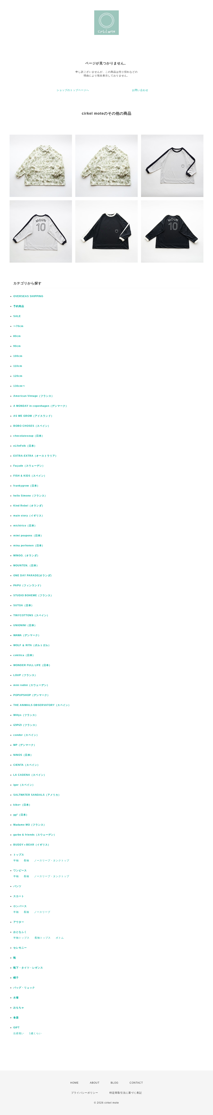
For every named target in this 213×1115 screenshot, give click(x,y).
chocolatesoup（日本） (28, 435)
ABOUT (94, 1082)
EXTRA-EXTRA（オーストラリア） (35, 455)
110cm (17, 366)
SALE (17, 316)
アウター (18, 922)
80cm (17, 336)
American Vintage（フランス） (33, 396)
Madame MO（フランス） (29, 824)
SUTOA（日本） (23, 605)
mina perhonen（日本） (29, 545)
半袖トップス (21, 937)
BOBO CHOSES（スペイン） (32, 425)
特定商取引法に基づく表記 (125, 1092)
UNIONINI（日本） (25, 625)
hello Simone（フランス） (30, 495)
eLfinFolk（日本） (25, 445)
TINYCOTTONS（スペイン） (31, 615)
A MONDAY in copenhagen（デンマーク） (40, 405)
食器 (16, 1017)
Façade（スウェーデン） (29, 465)
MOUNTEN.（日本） (26, 565)
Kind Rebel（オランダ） (29, 505)
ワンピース (20, 870)
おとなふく (20, 932)
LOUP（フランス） (25, 675)
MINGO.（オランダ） (26, 555)
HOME (74, 1082)
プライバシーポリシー (84, 1092)
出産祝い (18, 1033)
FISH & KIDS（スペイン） (30, 475)
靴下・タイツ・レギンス (28, 967)
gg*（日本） (21, 814)
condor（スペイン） (26, 735)
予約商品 (18, 306)
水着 (16, 997)
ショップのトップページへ (73, 90)
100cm (17, 356)
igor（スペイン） (24, 784)
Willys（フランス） (25, 715)
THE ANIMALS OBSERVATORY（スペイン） (42, 705)
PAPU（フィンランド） (28, 585)
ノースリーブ (42, 912)
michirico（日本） (25, 525)
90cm (17, 346)
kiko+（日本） (22, 804)
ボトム (60, 937)
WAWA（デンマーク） (27, 635)
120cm (17, 376)
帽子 (16, 977)
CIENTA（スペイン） (26, 764)
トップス (18, 854)
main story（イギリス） (28, 515)
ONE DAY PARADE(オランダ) (32, 575)
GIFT (16, 1027)
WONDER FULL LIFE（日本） (32, 665)
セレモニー (20, 947)
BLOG (114, 1082)
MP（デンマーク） (24, 745)
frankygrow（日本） (26, 485)
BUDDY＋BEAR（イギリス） (32, 844)
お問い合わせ (140, 90)
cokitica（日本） (24, 655)
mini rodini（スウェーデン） (31, 685)
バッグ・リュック (24, 987)
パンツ (17, 886)
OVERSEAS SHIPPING (28, 296)
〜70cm (18, 326)
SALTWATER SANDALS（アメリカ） (37, 794)
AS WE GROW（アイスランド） (33, 415)
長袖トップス (43, 937)
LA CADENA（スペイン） (29, 774)
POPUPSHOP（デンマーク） (31, 695)
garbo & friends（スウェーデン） (34, 834)
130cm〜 (19, 386)
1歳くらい (35, 1033)
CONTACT (136, 1082)
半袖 (16, 860)
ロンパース (20, 906)
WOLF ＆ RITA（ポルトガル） (32, 645)
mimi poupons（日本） (28, 535)
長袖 (26, 860)
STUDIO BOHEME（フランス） (33, 595)
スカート (18, 896)
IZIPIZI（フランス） (25, 725)
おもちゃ (18, 1007)
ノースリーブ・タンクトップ (51, 860)
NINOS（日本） (23, 755)
